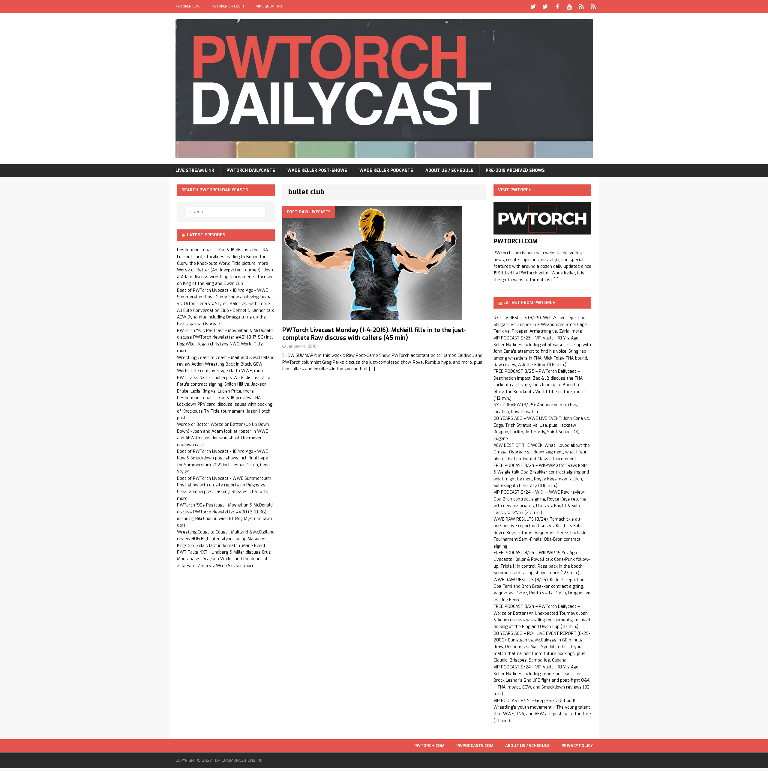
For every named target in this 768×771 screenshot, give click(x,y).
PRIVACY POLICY (577, 745)
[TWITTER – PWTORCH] (533, 6)
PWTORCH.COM (188, 6)
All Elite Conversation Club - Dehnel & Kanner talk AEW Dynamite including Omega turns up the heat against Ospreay (225, 317)
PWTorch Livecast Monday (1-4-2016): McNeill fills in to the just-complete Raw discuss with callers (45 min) (374, 334)
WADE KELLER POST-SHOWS (317, 170)
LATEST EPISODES (206, 235)
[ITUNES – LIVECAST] (581, 6)
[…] (372, 369)
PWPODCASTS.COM (474, 745)
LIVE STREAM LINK (195, 170)
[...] (556, 280)
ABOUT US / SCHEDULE (449, 170)
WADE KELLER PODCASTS (386, 170)
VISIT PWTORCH (515, 190)
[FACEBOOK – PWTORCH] (557, 6)
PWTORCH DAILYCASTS (250, 170)
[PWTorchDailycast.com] (384, 88)
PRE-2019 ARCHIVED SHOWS (515, 170)
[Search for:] (226, 212)
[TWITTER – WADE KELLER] (545, 6)
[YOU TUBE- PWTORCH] (569, 6)
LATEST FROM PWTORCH (529, 303)
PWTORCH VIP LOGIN (228, 6)
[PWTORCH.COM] (542, 231)
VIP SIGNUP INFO (269, 6)
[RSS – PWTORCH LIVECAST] (593, 6)
